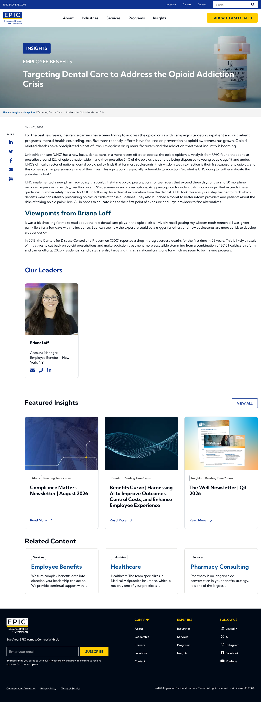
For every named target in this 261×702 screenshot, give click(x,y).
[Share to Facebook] (11, 160)
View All (245, 403)
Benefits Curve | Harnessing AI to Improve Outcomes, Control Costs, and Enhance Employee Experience (141, 496)
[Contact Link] (32, 370)
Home (6, 112)
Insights (16, 112)
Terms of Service (70, 688)
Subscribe (94, 651)
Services (182, 637)
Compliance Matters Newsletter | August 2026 (59, 490)
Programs (183, 645)
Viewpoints (29, 112)
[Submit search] (253, 4)
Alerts (36, 478)
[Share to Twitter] (11, 151)
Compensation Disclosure (21, 688)
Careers (187, 4)
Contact (202, 4)
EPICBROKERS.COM (14, 4)
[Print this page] (11, 179)
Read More (38, 520)
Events (116, 478)
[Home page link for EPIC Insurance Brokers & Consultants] (12, 18)
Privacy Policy (57, 660)
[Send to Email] (11, 169)
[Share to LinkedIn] (11, 142)
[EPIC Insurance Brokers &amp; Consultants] (17, 625)
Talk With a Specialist (232, 18)
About (139, 629)
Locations (171, 4)
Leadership (142, 637)
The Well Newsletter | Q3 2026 (218, 490)
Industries (183, 629)
